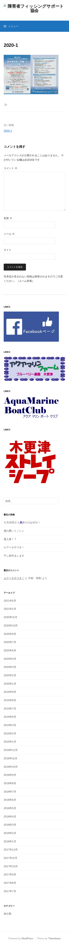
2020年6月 (10, 650)
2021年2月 (10, 608)
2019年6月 (10, 716)
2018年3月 (10, 824)
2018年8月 (10, 783)
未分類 (7, 913)
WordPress (27, 938)
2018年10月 (11, 766)
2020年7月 (10, 642)
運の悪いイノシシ (14, 530)
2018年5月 (10, 808)
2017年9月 (10, 874)
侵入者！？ (10, 539)
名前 (8, 218)
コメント (10, 168)
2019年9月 (10, 691)
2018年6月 (10, 799)
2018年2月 (10, 833)
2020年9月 (10, 633)
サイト (7, 249)
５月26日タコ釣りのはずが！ (22, 522)
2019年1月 (10, 741)
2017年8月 (10, 882)
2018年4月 (10, 816)
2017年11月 (10, 857)
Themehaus (54, 938)
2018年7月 (10, 791)
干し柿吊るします (14, 555)
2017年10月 (11, 866)
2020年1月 (10, 683)
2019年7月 (10, 708)
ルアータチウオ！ (14, 547)
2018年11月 (10, 758)
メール (9, 233)
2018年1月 (10, 841)
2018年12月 (11, 750)
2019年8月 (10, 700)
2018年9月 (10, 774)
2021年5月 (10, 600)
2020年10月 (11, 625)
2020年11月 (10, 617)
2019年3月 (10, 725)
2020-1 (8, 130)
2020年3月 (10, 666)
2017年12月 (11, 849)
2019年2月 (10, 733)
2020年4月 (10, 658)
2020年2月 (10, 675)
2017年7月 (10, 891)
